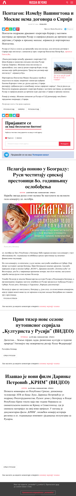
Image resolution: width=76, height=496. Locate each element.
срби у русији (9, 356)
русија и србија (10, 298)
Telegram (70, 29)
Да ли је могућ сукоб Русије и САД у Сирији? (62, 78)
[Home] (4, 2)
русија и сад (9, 109)
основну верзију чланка (49, 306)
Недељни (10, 138)
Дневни (19, 138)
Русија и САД (33, 109)
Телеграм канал (40, 154)
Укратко (21, 109)
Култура (22, 192)
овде (57, 484)
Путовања (24, 337)
